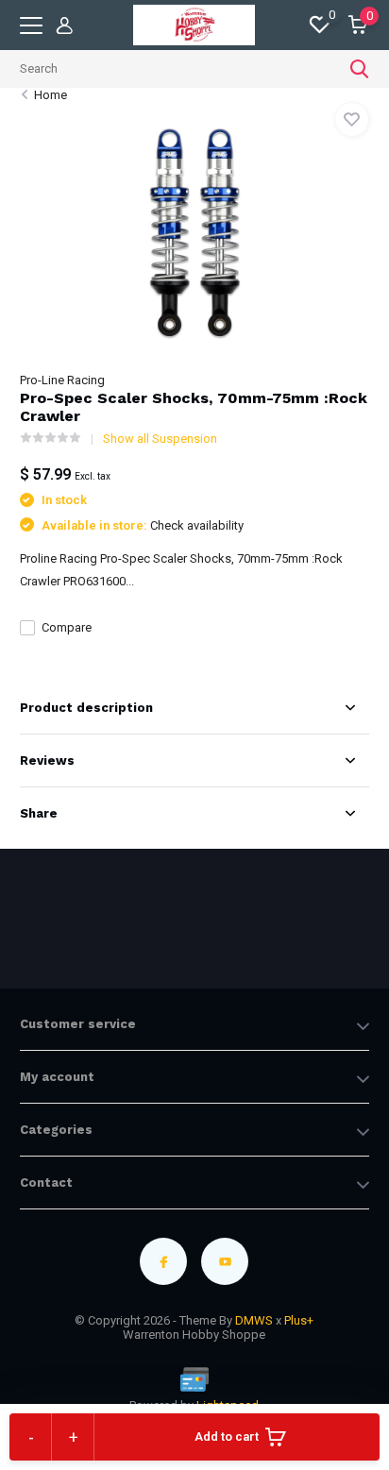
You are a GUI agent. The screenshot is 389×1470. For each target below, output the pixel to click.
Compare (67, 627)
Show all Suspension (160, 438)
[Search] (359, 68)
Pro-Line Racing (62, 380)
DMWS (254, 1320)
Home (50, 95)
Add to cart (226, 1436)
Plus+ (298, 1320)
